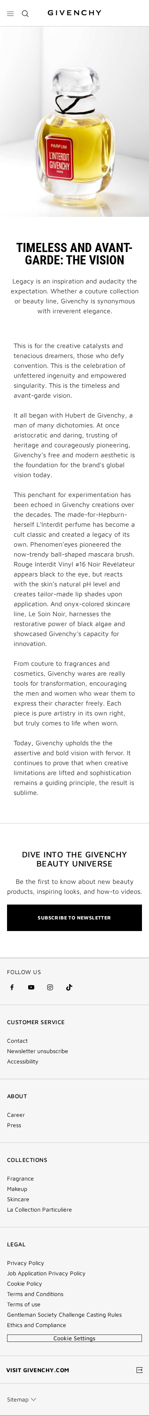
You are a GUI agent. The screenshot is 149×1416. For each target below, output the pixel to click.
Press (14, 1125)
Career (16, 1114)
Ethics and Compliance (36, 1325)
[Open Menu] (10, 13)
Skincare (18, 1199)
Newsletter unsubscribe (37, 1051)
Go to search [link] (103, 4)
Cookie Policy (24, 1283)
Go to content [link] (61, 4)
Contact (17, 1040)
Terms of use (24, 1304)
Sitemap (18, 1399)
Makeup (17, 1189)
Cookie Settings (74, 1338)
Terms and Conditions (35, 1294)
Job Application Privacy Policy (46, 1273)
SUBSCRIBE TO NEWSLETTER (74, 917)
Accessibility (22, 1061)
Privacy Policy (25, 1263)
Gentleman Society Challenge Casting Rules (64, 1314)
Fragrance (20, 1178)
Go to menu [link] (21, 4)
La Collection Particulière (39, 1209)
